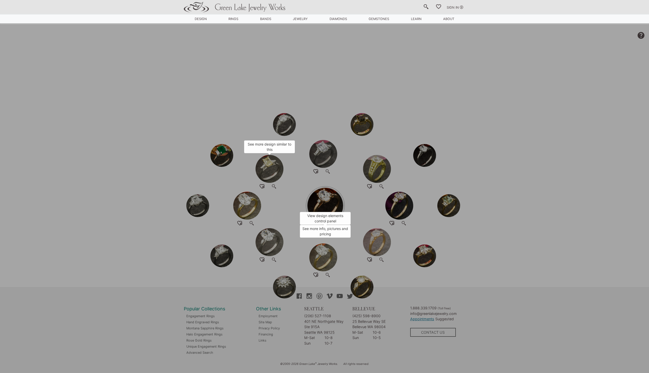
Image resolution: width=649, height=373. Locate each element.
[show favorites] (439, 7)
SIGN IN (453, 7)
